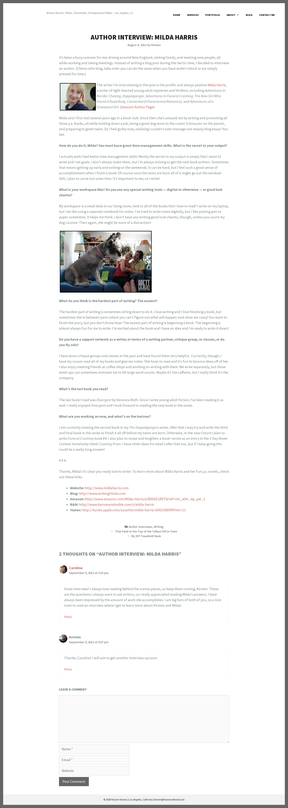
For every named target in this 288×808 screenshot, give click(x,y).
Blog (249, 15)
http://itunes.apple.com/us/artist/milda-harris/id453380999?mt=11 (134, 510)
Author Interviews (140, 527)
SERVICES (193, 15)
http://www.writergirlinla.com (102, 493)
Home (176, 15)
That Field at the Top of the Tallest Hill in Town (146, 531)
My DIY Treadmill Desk (146, 536)
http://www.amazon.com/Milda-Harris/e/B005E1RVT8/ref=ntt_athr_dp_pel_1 (145, 499)
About (231, 15)
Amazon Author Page (137, 107)
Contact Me (267, 15)
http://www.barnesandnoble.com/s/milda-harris (116, 504)
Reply (68, 617)
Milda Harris (217, 85)
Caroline (75, 567)
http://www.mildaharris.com (107, 488)
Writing (158, 527)
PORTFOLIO (212, 15)
